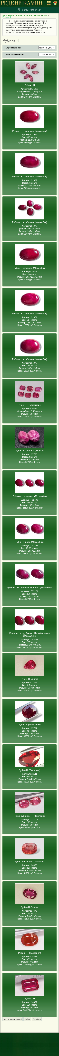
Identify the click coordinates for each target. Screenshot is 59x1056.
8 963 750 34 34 (31, 9)
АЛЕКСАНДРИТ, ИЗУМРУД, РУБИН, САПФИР (21, 15)
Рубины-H (6, 17)
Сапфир (37, 1019)
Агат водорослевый (12, 1019)
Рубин (44, 15)
